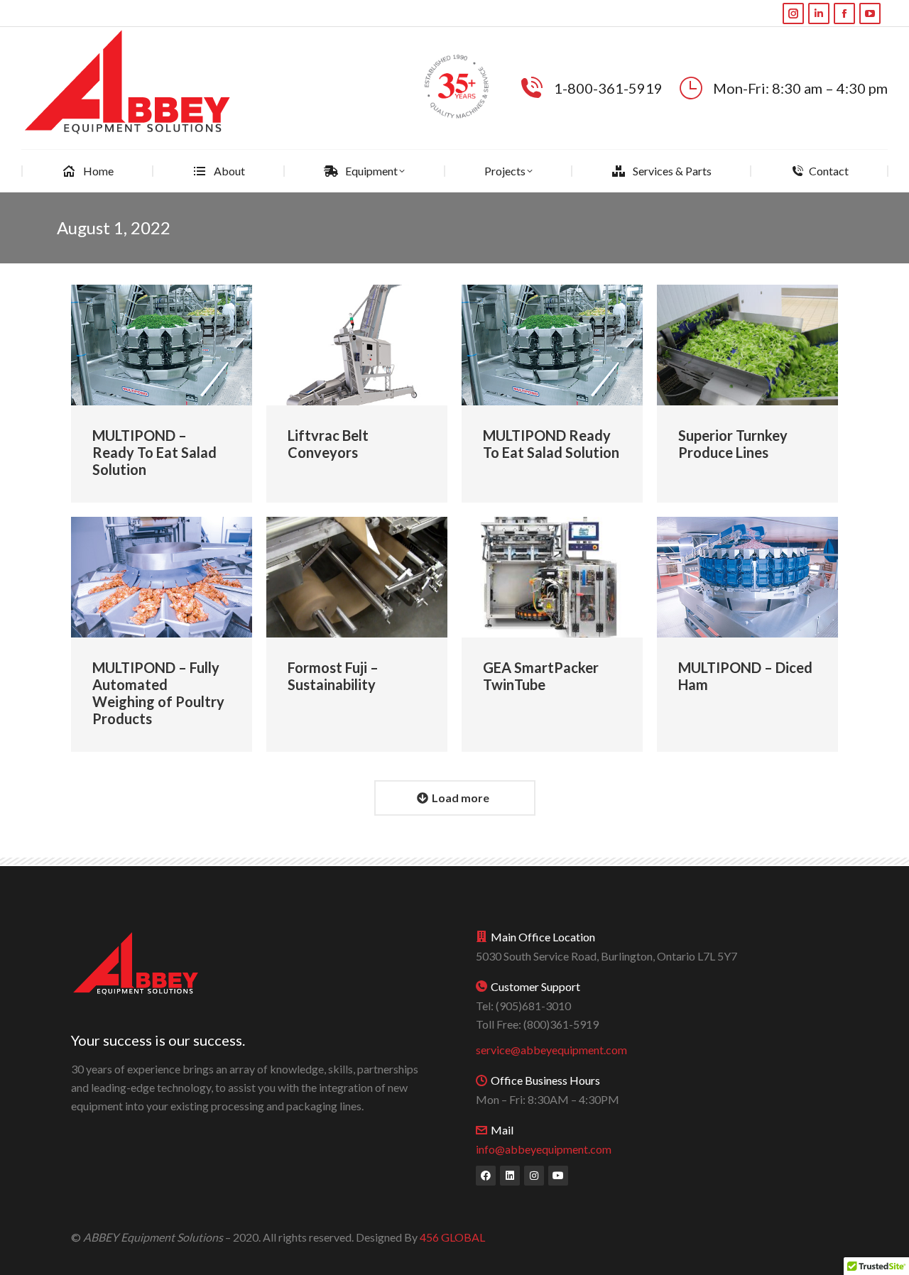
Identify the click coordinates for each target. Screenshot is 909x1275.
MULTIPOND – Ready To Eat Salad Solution (154, 452)
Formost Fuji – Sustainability (333, 676)
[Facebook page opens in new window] (844, 13)
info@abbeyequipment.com (543, 1149)
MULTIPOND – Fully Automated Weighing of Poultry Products (158, 693)
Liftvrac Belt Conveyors (328, 444)
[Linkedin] (510, 1176)
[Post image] (161, 345)
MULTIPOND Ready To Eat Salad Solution (551, 444)
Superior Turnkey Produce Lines (733, 444)
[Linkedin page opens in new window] (818, 13)
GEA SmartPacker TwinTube (541, 676)
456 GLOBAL (452, 1237)
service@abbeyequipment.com (551, 1049)
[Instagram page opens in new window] (793, 13)
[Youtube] (558, 1176)
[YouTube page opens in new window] (870, 13)
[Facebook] (486, 1176)
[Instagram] (534, 1176)
